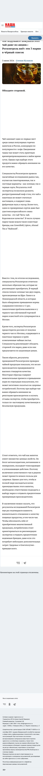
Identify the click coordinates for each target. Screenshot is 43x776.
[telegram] (25, 563)
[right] (40, 32)
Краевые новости (27, 31)
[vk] (18, 563)
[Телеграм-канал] (14, 704)
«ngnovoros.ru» (18, 717)
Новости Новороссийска (9, 31)
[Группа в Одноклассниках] (9, 704)
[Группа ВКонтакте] (4, 704)
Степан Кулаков (24, 60)
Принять (35, 38)
